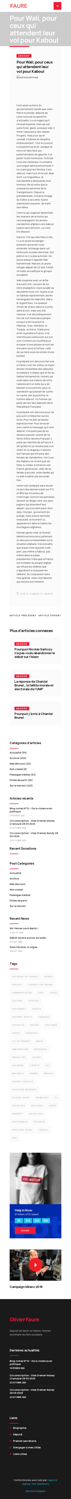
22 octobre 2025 (18, 828)
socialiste (36, 1114)
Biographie (19, 1427)
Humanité (36, 594)
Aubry (49, 977)
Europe (36, 1009)
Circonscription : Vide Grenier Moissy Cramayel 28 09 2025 (32, 822)
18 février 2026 (17, 815)
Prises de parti (18, 780)
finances (44, 1017)
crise (53, 993)
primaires (42, 1098)
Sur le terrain (18, 785)
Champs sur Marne (40, 985)
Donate (25, 1230)
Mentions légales (35, 1491)
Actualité (15, 752)
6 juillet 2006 (16, 932)
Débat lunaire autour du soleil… (29, 937)
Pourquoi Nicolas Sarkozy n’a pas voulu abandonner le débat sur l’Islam (34, 653)
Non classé (16, 769)
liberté (35, 1065)
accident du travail (25, 977)
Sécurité (39, 1122)
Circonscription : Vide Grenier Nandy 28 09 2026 (34, 834)
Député (17, 1434)
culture (17, 1001)
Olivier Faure (21, 1098)
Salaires (37, 1106)
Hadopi (35, 1025)
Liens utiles (20, 1454)
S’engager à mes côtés (27, 1447)
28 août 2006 (16, 951)
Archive (23, 56)
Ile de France (21, 1041)
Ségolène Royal (22, 1130)
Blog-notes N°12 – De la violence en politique (31, 810)
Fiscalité (18, 1025)
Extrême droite (22, 1017)
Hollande (51, 1025)
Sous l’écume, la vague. (24, 947)
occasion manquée (24, 1090)
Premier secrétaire (24, 1441)
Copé (41, 993)
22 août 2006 (16, 942)
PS (56, 1098)
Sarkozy (17, 1114)
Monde (48, 594)
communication (22, 993)
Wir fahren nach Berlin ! (24, 928)
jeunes (36, 1057)
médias (48, 1073)
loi (48, 1065)
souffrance (20, 1122)
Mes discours (17, 763)
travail (43, 1130)
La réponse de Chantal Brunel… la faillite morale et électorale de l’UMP (34, 685)
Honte (24, 594)
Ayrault (17, 985)
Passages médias (20, 774)
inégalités (19, 1057)
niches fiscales (22, 1081)
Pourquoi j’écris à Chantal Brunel (33, 716)
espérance (19, 1009)
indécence (40, 1049)
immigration (20, 1049)
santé (52, 1106)
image (39, 1041)
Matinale (18, 1073)
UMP (14, 1138)
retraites (18, 1106)
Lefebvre (18, 1065)
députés (34, 1001)
